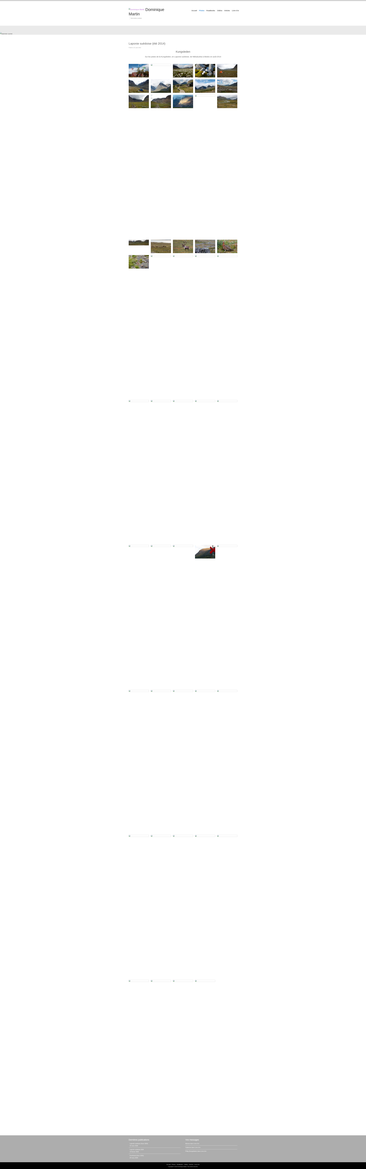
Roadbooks (210, 11)
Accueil (194, 11)
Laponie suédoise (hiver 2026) (139, 1143)
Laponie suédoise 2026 (137, 1149)
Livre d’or (235, 11)
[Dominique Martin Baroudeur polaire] (137, 9)
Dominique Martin (146, 11)
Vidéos (219, 11)
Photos (201, 11)
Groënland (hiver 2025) (137, 1155)
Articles (227, 11)
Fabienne (188, 1147)
